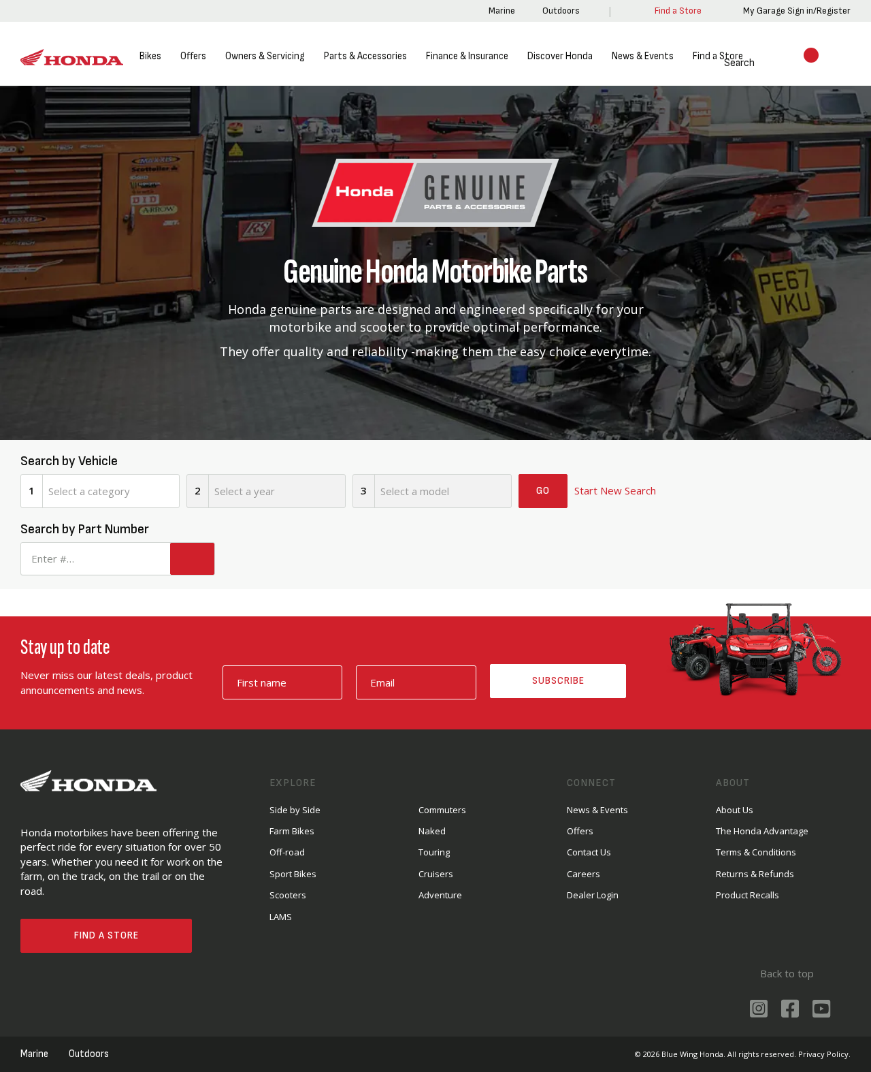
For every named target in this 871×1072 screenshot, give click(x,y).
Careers (583, 874)
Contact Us (589, 852)
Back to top (785, 973)
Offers (193, 56)
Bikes (150, 56)
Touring (434, 852)
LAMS (280, 917)
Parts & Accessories (365, 56)
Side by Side (295, 810)
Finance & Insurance (467, 56)
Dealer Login (593, 895)
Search (723, 63)
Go (543, 490)
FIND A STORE (106, 935)
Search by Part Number (84, 529)
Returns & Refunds (755, 874)
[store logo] (71, 57)
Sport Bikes (292, 874)
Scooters (287, 895)
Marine (500, 10)
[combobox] (111, 491)
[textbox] (111, 491)
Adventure (440, 895)
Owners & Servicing (265, 56)
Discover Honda (560, 56)
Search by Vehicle (69, 461)
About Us (734, 810)
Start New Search (615, 490)
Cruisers (435, 874)
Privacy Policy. (824, 1054)
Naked (432, 831)
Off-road (287, 852)
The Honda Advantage (762, 831)
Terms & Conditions (756, 852)
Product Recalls (747, 895)
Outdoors (559, 10)
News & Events (643, 56)
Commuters (442, 810)
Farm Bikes (291, 831)
